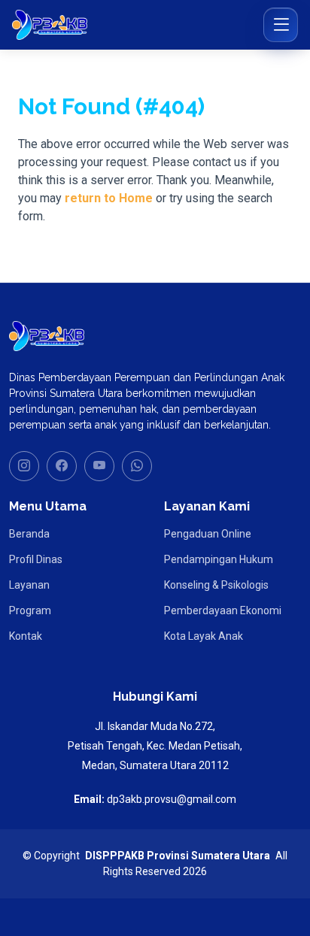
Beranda (29, 534)
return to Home (109, 198)
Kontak (25, 636)
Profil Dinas (35, 559)
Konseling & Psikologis (216, 585)
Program (30, 610)
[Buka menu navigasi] (280, 25)
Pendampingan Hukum (218, 559)
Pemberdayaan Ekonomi (222, 610)
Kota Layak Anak (203, 636)
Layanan (29, 585)
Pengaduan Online (207, 534)
